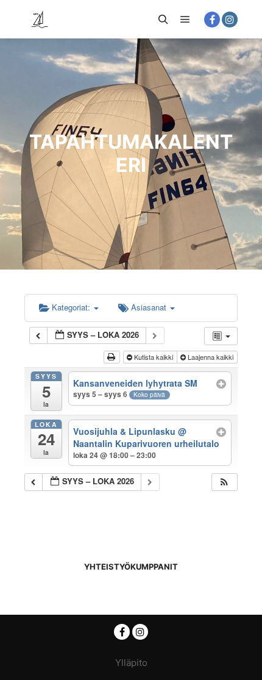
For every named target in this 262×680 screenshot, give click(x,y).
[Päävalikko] (185, 19)
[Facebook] (212, 19)
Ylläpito (131, 662)
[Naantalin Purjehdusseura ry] (39, 19)
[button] (224, 482)
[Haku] (163, 19)
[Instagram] (230, 19)
